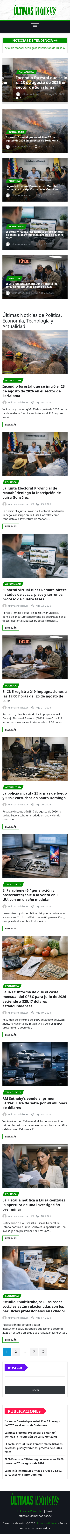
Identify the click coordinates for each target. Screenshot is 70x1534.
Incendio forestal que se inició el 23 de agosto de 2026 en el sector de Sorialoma (32, 138)
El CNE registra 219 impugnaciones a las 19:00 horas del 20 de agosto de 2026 (31, 285)
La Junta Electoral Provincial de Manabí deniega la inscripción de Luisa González (34, 82)
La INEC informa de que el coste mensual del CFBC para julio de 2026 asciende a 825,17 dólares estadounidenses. (34, 999)
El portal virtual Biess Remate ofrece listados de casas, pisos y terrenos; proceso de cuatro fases (35, 235)
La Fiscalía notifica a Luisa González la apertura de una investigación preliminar (33, 1205)
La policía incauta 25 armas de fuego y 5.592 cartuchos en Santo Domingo (34, 795)
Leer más (10, 424)
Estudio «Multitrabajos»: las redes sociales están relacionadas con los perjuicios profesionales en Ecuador (33, 1306)
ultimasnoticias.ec (47, 1523)
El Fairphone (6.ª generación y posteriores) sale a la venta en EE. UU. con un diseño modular (31, 895)
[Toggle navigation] (35, 26)
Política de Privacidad (30, 1511)
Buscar (15, 1367)
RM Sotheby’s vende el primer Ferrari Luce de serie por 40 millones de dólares (34, 1103)
